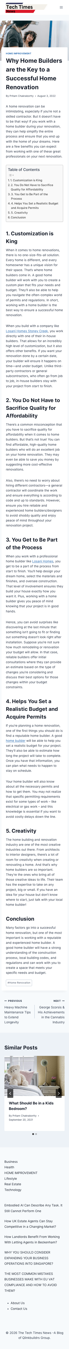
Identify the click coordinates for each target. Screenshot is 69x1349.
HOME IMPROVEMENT (18, 53)
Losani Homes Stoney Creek (27, 331)
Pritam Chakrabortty (22, 95)
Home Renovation (19, 982)
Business (11, 1162)
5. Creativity (19, 212)
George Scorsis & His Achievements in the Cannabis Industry (51, 1011)
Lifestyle (10, 1178)
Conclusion (18, 217)
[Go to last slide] (10, 1093)
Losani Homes (42, 561)
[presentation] (34, 1076)
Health (9, 1167)
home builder (15, 740)
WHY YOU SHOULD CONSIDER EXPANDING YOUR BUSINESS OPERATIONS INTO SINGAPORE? (28, 1258)
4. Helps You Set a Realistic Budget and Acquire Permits (34, 206)
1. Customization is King (26, 180)
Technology (12, 1190)
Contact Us (19, 1309)
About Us (18, 1303)
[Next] (59, 1093)
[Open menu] (61, 7)
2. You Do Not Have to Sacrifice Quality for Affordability (32, 187)
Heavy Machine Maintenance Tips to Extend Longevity (17, 1011)
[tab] (33, 1134)
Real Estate (12, 1184)
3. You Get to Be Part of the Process (29, 196)
